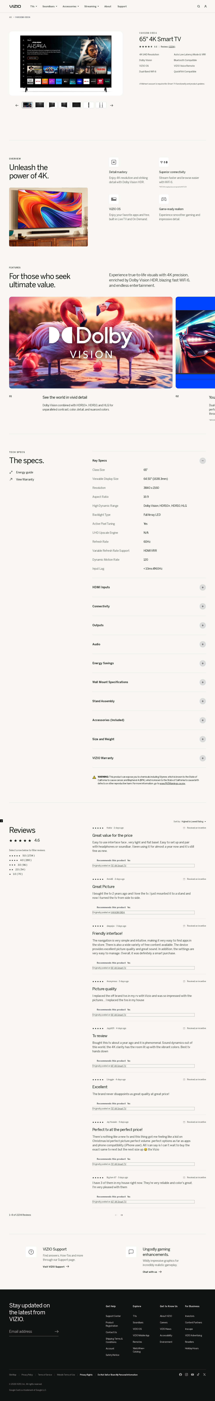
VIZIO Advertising (193, 1335)
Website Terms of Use (66, 1375)
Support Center (113, 1316)
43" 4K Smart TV (118, 1202)
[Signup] (57, 1331)
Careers (164, 1322)
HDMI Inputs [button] (101, 587)
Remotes (137, 1342)
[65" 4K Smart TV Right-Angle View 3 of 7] (52, 105)
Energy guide (24, 472)
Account (110, 1348)
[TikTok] (198, 1374)
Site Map (12, 1375)
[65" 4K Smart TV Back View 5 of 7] (76, 105)
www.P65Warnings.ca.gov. (172, 783)
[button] (121, 1215)
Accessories (69, 6)
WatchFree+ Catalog (138, 1350)
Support (122, 6)
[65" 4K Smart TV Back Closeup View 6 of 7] (88, 105)
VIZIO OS (137, 1329)
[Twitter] (204, 1374)
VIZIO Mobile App (141, 1335)
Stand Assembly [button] (103, 701)
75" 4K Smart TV (118, 866)
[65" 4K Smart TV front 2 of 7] (39, 105)
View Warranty (25, 479)
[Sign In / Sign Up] (205, 6)
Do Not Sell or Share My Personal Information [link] (117, 1375)
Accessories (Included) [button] (108, 720)
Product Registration (112, 1324)
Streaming (90, 6)
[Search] (198, 6)
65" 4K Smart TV (118, 1066)
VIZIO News (165, 1329)
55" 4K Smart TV (118, 968)
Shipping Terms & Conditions (114, 1340)
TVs (32, 6)
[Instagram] (186, 1374)
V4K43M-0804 (118, 912)
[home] (15, 6)
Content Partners (193, 1322)
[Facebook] (180, 1374)
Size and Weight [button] (103, 739)
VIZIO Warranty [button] (102, 758)
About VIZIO (166, 1316)
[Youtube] (192, 1374)
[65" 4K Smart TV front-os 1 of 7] (27, 105)
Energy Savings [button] (103, 663)
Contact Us (111, 1332)
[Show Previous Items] (17, 105)
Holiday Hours (192, 1348)
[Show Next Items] (111, 105)
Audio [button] (96, 644)
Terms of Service (45, 1375)
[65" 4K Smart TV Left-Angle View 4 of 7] (64, 105)
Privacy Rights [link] (86, 1375)
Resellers (189, 1342)
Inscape (189, 1329)
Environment (166, 1342)
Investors (189, 1316)
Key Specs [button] (99, 460)
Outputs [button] (98, 625)
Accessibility (166, 1335)
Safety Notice (112, 1355)
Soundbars (48, 6)
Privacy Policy (27, 1375)
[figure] (66, 63)
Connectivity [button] (101, 606)
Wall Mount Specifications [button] (110, 682)
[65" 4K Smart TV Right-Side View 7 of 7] (101, 105)
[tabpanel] (66, 63)
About (107, 6)
